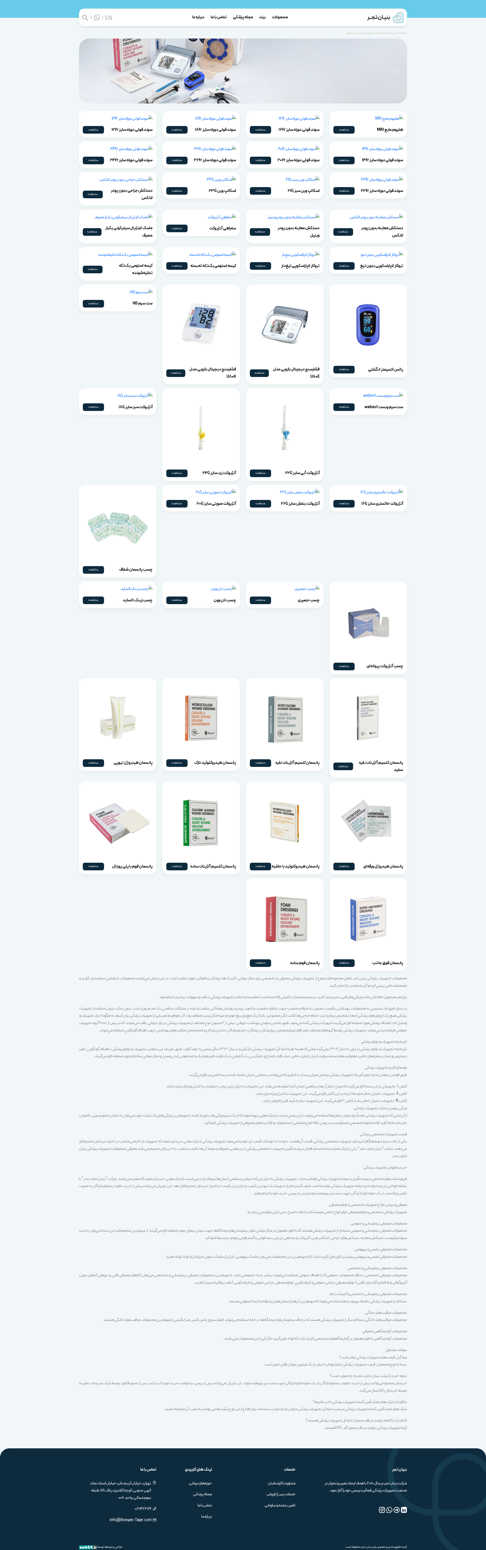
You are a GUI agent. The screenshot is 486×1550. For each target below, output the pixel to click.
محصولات (280, 17)
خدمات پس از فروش (281, 1494)
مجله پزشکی (243, 17)
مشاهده (344, 130)
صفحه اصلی (399, 32)
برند (262, 17)
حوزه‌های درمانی (200, 1483)
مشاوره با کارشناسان (282, 1483)
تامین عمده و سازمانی (280, 1505)
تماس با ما (219, 17)
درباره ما (198, 17)
